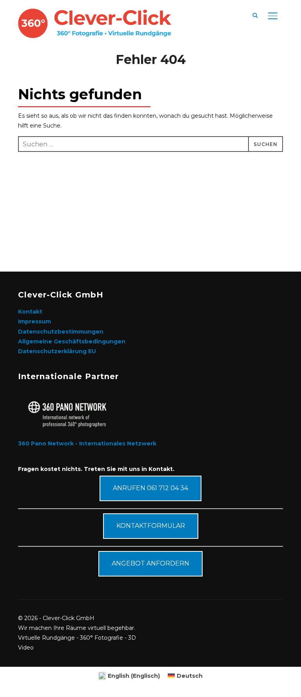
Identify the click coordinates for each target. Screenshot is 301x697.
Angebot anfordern (150, 563)
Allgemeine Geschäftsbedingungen (71, 341)
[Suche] (255, 15)
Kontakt (30, 311)
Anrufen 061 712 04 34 (150, 488)
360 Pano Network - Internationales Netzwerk (87, 443)
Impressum (34, 321)
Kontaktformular (150, 525)
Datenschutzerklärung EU (57, 351)
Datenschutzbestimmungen (60, 331)
